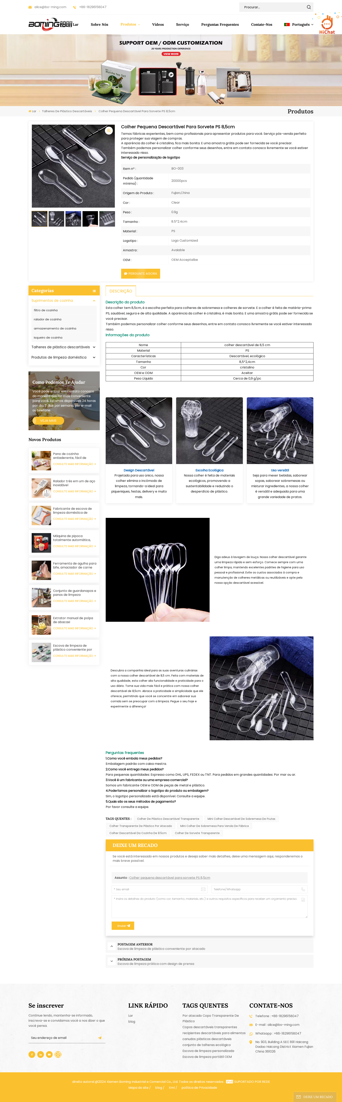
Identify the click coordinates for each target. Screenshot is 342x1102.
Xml (172, 1087)
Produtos (129, 24)
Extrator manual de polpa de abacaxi (73, 620)
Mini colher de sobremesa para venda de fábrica (214, 826)
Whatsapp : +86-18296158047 (278, 1033)
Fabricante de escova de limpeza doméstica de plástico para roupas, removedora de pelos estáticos (72, 511)
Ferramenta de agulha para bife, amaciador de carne (74, 566)
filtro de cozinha (46, 310)
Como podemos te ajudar (58, 382)
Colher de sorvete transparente (197, 833)
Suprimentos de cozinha (52, 300)
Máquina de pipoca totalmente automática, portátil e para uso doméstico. (72, 538)
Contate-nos (261, 24)
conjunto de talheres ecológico (206, 1045)
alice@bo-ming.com (50, 7)
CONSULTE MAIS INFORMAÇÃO (73, 464)
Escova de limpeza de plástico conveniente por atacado (72, 648)
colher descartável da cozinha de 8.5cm (138, 833)
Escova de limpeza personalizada (208, 1051)
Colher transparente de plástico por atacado (140, 826)
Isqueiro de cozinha (48, 337)
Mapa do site (138, 1087)
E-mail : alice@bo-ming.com (277, 1024)
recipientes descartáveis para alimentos (214, 1033)
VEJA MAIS (48, 420)
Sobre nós (99, 24)
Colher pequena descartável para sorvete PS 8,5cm (169, 877)
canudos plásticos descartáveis (207, 1039)
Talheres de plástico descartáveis (67, 111)
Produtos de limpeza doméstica (58, 357)
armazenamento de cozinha (55, 328)
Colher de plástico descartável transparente (168, 819)
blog (131, 1021)
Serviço (182, 24)
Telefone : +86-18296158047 (277, 1016)
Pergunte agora (142, 273)
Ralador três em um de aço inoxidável (74, 483)
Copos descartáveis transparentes (209, 1027)
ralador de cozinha (47, 319)
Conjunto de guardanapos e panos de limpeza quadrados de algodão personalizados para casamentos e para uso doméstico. (74, 593)
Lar (76, 24)
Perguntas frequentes (220, 24)
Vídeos (158, 24)
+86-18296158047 (92, 7)
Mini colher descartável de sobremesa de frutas (241, 819)
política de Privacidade (199, 1087)
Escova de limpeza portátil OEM (207, 1057)
